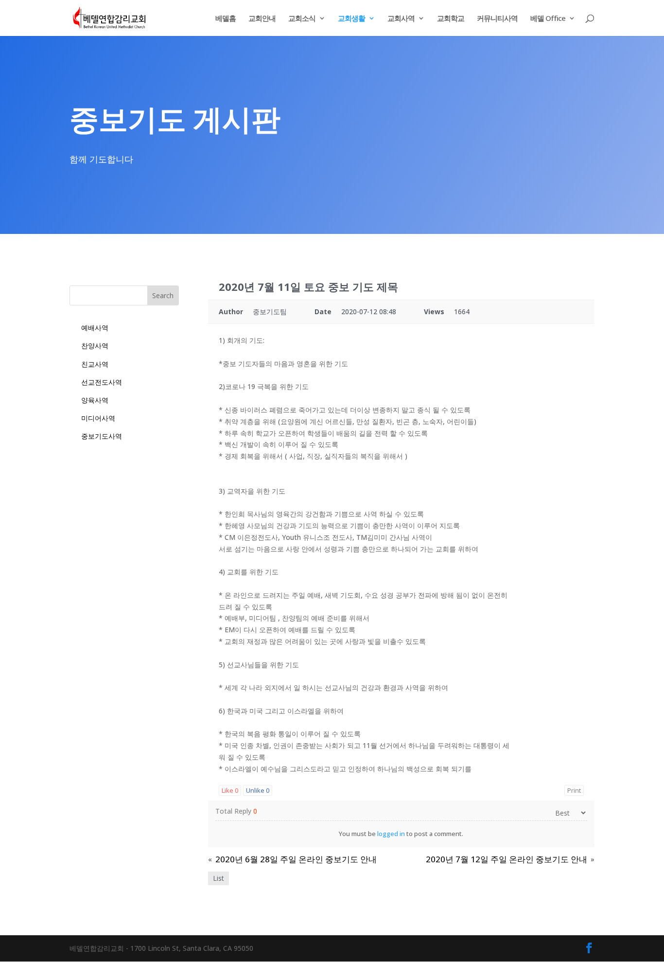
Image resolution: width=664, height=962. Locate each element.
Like (230, 790)
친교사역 (94, 364)
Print (574, 790)
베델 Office (547, 19)
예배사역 (94, 327)
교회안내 (262, 19)
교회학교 (450, 19)
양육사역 (94, 400)
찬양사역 (94, 345)
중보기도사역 (101, 436)
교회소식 (301, 19)
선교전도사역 (101, 382)
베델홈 (225, 19)
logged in (391, 833)
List (218, 878)
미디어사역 (98, 418)
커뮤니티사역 (497, 19)
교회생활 (351, 19)
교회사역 (401, 19)
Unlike (257, 790)
